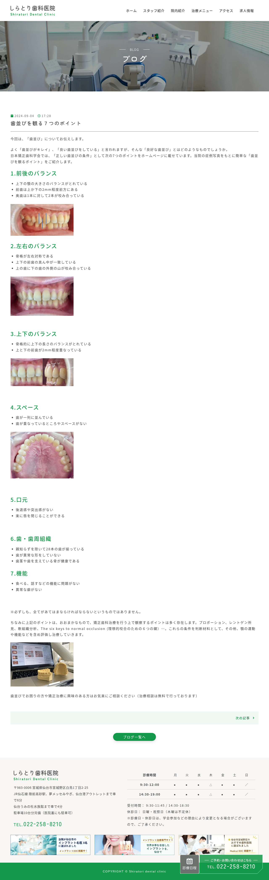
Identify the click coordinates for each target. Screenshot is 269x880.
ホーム (131, 10)
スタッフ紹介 (154, 10)
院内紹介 (178, 10)
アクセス (226, 10)
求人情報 (247, 10)
